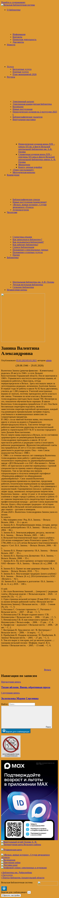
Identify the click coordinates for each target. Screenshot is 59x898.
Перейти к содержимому (13, 2)
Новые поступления (22, 109)
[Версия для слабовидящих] (4, 888)
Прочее (16, 255)
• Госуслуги (7, 875)
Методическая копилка (24, 172)
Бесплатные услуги (22, 69)
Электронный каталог (23, 101)
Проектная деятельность (24, 39)
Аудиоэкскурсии (21, 210)
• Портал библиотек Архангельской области (22, 877)
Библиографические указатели (28, 117)
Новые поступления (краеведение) (30, 202)
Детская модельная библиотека (28, 284)
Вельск (47, 669)
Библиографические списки (26, 199)
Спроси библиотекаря (23, 247)
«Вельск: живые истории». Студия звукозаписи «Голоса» (29, 205)
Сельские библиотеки (23, 287)
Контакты (17, 37)
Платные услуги (21, 72)
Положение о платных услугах (28, 252)
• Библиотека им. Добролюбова (16, 872)
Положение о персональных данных (30, 250)
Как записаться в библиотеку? (27, 239)
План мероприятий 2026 (25, 74)
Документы (18, 42)
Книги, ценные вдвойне (30, 167)
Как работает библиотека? (25, 244)
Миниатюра (24, 164)
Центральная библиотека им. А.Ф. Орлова (33, 282)
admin (49, 360)
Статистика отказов (22, 237)
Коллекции (18, 106)
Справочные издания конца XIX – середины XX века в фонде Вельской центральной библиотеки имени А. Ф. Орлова (37, 158)
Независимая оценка (17, 290)
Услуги (10, 66)
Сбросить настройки (11, 895)
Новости (11, 44)
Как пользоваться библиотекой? (28, 242)
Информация (19, 34)
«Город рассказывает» (23, 170)
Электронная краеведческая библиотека (32, 104)
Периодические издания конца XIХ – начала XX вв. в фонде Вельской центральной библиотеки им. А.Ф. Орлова (36, 148)
